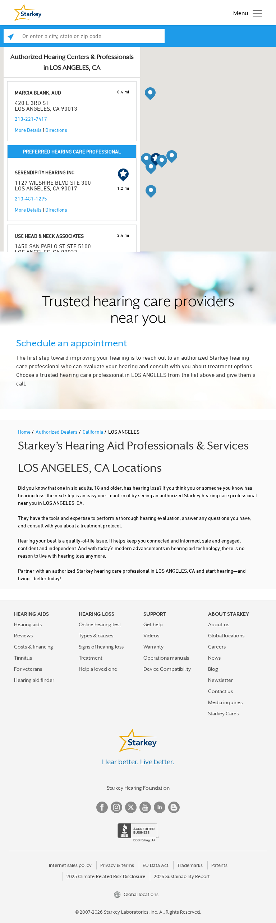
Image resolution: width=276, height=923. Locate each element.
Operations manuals (166, 658)
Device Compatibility (167, 669)
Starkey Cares (223, 713)
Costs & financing (33, 647)
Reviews (23, 635)
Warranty (153, 647)
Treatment (90, 658)
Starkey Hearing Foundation (138, 788)
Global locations (226, 635)
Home (25, 432)
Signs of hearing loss (101, 647)
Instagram (116, 807)
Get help (153, 624)
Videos (151, 635)
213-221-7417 (31, 119)
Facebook (102, 807)
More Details (28, 130)
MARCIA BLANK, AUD (38, 92)
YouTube (145, 807)
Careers (217, 647)
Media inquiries (225, 702)
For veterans (28, 669)
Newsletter (220, 680)
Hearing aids (28, 624)
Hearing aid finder (34, 680)
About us (218, 624)
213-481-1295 (31, 198)
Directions (56, 130)
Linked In (159, 807)
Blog (213, 669)
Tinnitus (23, 658)
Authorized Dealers (57, 432)
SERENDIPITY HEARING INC (44, 172)
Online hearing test (100, 624)
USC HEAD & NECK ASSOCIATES (49, 236)
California (93, 432)
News (214, 658)
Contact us (220, 691)
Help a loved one (98, 669)
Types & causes (96, 635)
